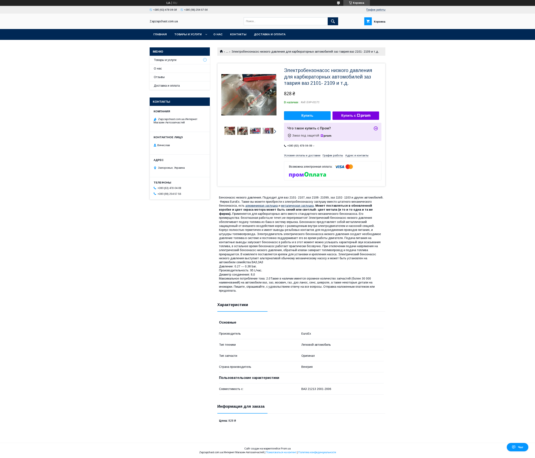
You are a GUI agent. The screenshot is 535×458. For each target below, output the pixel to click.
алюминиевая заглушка (261, 205)
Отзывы (159, 77)
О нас (218, 34)
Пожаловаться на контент (281, 452)
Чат (520, 447)
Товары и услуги (188, 34)
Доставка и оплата (269, 34)
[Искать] (333, 21)
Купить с (348, 115)
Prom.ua (286, 448)
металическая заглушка (297, 205)
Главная (160, 34)
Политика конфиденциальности (317, 452)
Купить (307, 115)
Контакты (238, 34)
